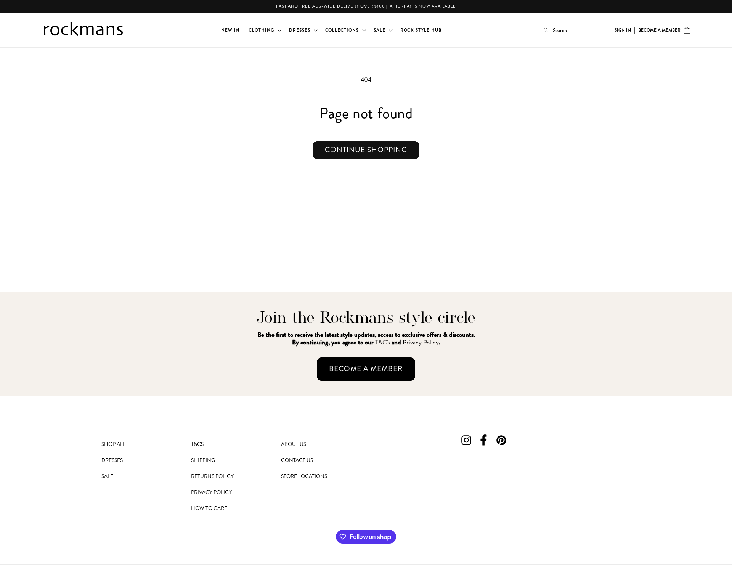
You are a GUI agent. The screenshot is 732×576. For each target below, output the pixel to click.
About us (293, 444)
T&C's (383, 342)
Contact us (297, 460)
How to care (209, 508)
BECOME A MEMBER (366, 369)
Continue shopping (366, 150)
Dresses (112, 460)
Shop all (113, 444)
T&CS (197, 444)
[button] (264, 30)
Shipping (203, 460)
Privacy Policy (211, 492)
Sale (107, 476)
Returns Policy (212, 476)
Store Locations (304, 476)
